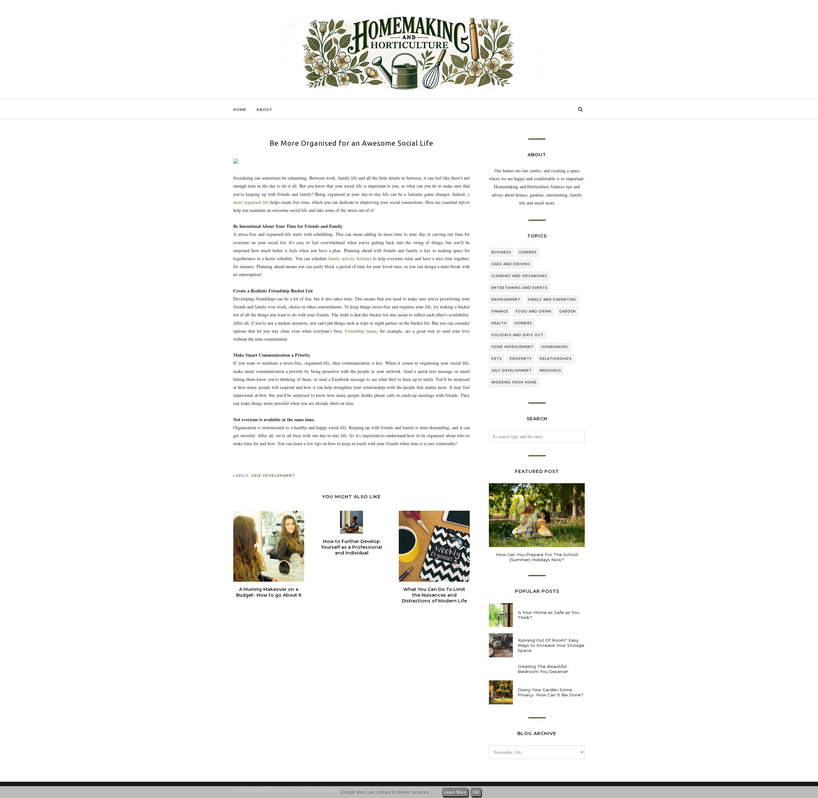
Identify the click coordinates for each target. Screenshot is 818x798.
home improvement (512, 347)
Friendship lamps (361, 331)
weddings (550, 370)
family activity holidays (349, 258)
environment (506, 300)
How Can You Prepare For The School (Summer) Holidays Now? (537, 557)
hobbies (523, 323)
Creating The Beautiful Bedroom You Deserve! (543, 669)
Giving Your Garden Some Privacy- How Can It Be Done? (550, 692)
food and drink (534, 311)
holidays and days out (517, 335)
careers (528, 252)
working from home (513, 382)
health (499, 323)
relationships (556, 359)
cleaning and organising (519, 276)
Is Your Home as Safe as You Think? (548, 615)
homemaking (554, 347)
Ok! (476, 792)
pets (496, 359)
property (521, 359)
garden (567, 311)
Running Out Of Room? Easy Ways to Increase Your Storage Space (551, 645)
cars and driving (510, 264)
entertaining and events (519, 288)
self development (273, 475)
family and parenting (552, 300)
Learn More (455, 792)
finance (499, 311)
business (501, 252)
